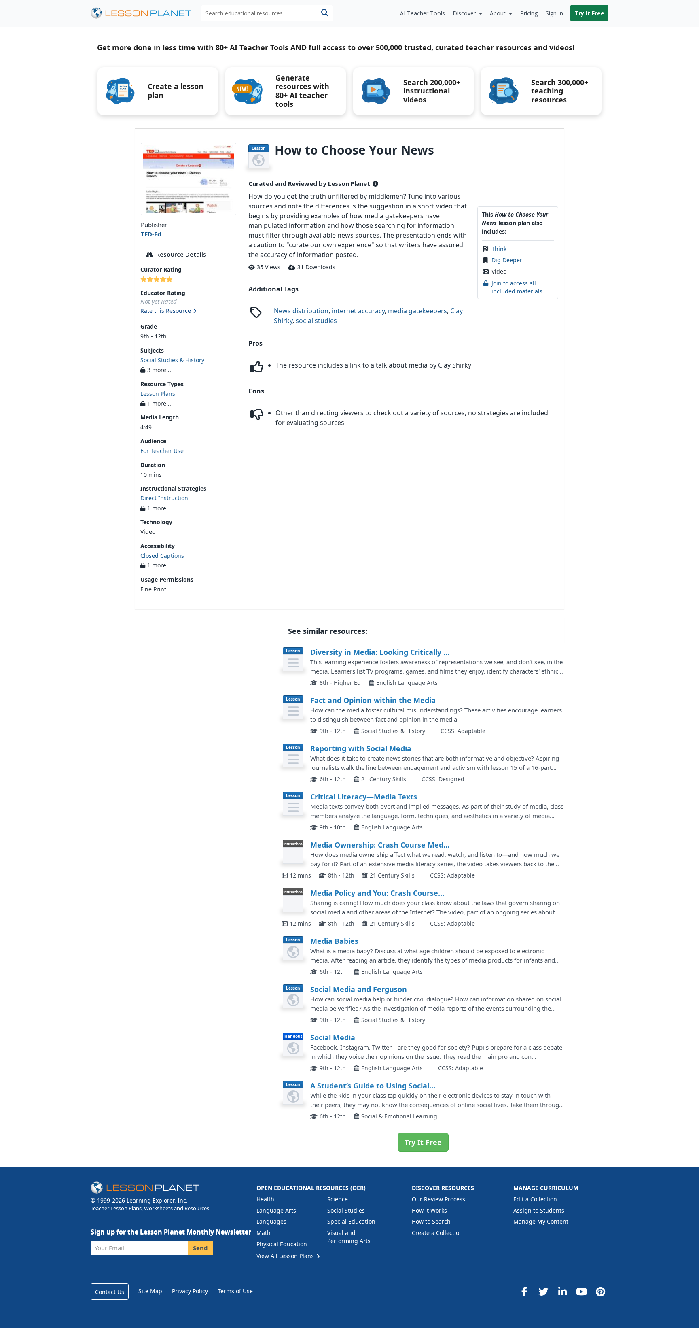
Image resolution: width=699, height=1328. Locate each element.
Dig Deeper (506, 260)
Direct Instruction (164, 498)
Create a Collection (437, 1233)
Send (200, 1248)
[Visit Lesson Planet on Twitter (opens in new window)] (543, 1291)
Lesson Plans (157, 393)
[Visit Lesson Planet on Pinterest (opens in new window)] (600, 1291)
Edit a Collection (535, 1199)
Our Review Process (438, 1199)
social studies (316, 320)
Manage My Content (540, 1221)
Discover (464, 13)
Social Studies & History (172, 360)
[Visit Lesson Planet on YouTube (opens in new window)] (581, 1291)
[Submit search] (324, 13)
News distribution (301, 310)
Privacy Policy (190, 1291)
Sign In (554, 13)
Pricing (529, 13)
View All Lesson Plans (286, 1256)
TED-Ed (151, 234)
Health (265, 1199)
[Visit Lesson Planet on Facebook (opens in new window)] (524, 1291)
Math (263, 1233)
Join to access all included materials (516, 287)
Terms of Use (235, 1291)
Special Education (351, 1221)
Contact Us (109, 1292)
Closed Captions (162, 555)
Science (337, 1199)
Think (498, 249)
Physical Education (281, 1244)
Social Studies (346, 1210)
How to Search (431, 1221)
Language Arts (276, 1210)
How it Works (429, 1210)
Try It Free (589, 13)
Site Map (150, 1291)
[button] (188, 311)
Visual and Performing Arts (349, 1237)
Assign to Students (538, 1210)
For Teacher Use (162, 451)
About (498, 13)
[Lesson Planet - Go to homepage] (146, 13)
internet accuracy (358, 310)
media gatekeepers (417, 310)
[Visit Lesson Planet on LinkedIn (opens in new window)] (562, 1291)
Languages (271, 1221)
